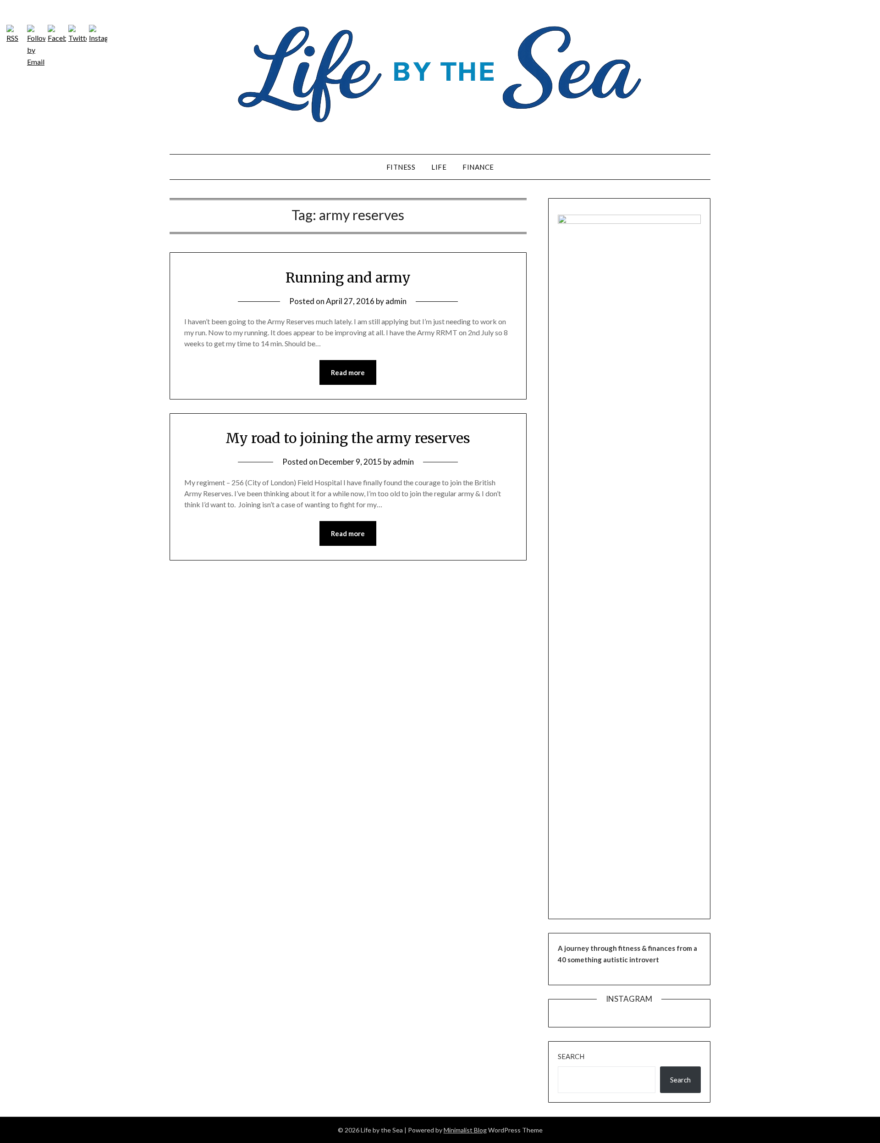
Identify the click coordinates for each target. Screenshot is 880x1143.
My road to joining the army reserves (348, 438)
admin (396, 301)
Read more (348, 372)
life (438, 167)
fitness (401, 167)
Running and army (348, 277)
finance (478, 167)
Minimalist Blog (465, 1130)
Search (571, 1056)
